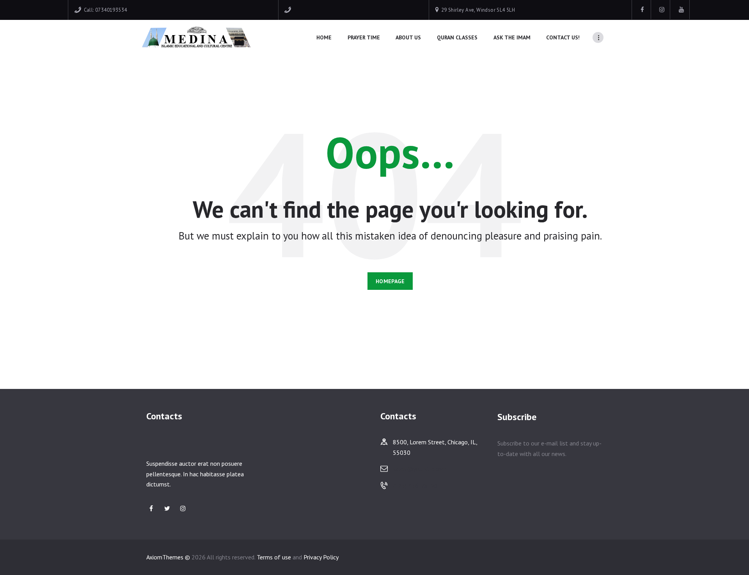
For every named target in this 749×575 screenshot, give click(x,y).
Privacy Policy (321, 557)
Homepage (390, 281)
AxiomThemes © (168, 557)
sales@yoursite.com (420, 469)
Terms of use (274, 557)
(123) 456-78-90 (415, 486)
